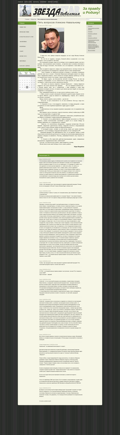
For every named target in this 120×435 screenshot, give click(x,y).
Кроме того (23, 56)
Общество (33, 19)
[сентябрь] (32, 73)
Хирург (90, 35)
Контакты (36, 2)
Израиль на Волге (92, 33)
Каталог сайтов (25, 66)
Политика (23, 46)
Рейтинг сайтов (53, 2)
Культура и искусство (26, 37)
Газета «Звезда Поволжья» (25, 11)
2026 (26, 73)
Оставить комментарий (45, 401)
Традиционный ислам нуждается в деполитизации (93, 41)
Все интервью (91, 50)
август (26, 72)
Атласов (90, 26)
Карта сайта (28, 2)
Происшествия (24, 32)
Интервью (23, 61)
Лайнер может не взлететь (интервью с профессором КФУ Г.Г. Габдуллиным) (93, 46)
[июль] (21, 73)
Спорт (21, 51)
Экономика (23, 41)
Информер (43, 2)
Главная (20, 2)
